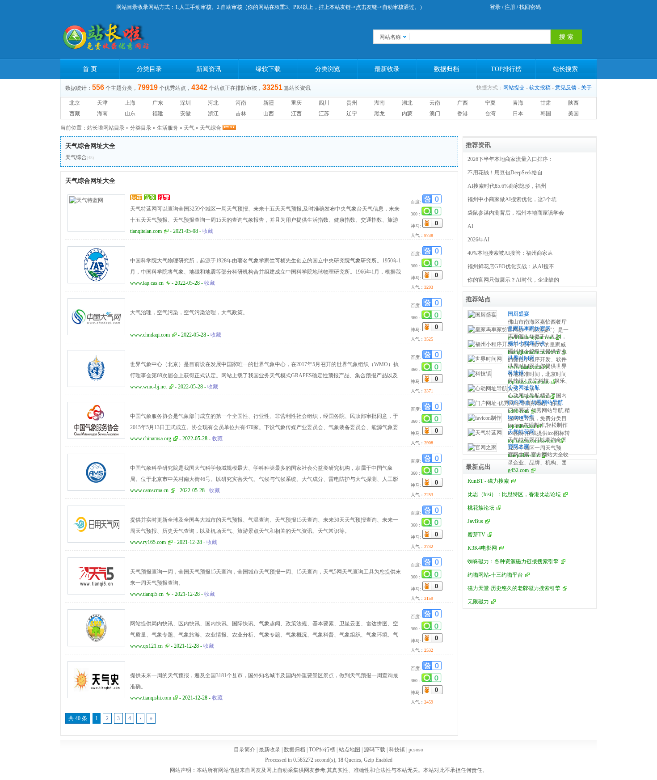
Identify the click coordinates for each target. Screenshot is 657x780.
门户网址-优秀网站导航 (535, 402)
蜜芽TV (476, 534)
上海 (130, 103)
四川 (324, 103)
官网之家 (518, 446)
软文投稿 (540, 87)
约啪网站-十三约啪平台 (495, 575)
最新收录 (387, 69)
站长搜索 (565, 69)
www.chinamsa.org (150, 438)
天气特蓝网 (521, 432)
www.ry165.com (148, 542)
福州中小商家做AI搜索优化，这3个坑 (511, 199)
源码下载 (374, 749)
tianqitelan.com (146, 231)
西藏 (74, 113)
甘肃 (545, 103)
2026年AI (478, 239)
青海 (518, 103)
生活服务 (167, 128)
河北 (213, 103)
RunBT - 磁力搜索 (488, 481)
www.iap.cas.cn (147, 283)
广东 (157, 103)
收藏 (207, 231)
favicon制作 (521, 417)
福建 (157, 113)
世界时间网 (521, 358)
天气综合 (210, 128)
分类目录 (149, 69)
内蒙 (407, 113)
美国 (573, 113)
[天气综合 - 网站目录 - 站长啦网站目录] (105, 36)
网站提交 (514, 87)
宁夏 (490, 103)
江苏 (324, 113)
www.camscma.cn (149, 490)
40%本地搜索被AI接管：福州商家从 (510, 253)
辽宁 (351, 113)
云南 (435, 103)
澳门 (435, 113)
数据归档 (446, 69)
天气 (189, 128)
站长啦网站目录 (106, 128)
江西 (296, 113)
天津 (102, 103)
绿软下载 (268, 69)
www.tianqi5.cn (147, 594)
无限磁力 (478, 602)
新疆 (268, 103)
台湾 (490, 113)
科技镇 (516, 373)
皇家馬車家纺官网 (529, 328)
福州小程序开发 (526, 343)
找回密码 (530, 7)
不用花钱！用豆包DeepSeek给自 (505, 172)
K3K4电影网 (482, 548)
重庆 (296, 103)
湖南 (379, 103)
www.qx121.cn (146, 646)
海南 (102, 113)
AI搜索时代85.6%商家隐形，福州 (506, 186)
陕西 (573, 103)
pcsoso (416, 749)
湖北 (407, 103)
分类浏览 (327, 69)
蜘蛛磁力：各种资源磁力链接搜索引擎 (513, 561)
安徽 (185, 113)
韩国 (545, 113)
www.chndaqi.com (150, 335)
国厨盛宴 (518, 314)
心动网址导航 (524, 387)
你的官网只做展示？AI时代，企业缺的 (513, 280)
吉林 (241, 113)
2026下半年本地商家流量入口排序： (510, 159)
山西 (268, 113)
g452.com (518, 470)
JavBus (475, 521)
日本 (518, 113)
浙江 (213, 113)
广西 (462, 103)
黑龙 (379, 113)
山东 (130, 113)
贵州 (351, 103)
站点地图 (349, 749)
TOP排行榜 (506, 69)
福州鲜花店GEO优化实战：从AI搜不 (510, 266)
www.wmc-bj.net (148, 387)
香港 (462, 113)
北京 (74, 103)
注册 (510, 7)
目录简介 (244, 749)
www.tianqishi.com (150, 698)
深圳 (185, 103)
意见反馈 (566, 87)
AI (470, 226)
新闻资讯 (208, 69)
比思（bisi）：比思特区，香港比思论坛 (514, 494)
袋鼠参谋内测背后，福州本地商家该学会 (515, 213)
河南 (241, 103)
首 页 (90, 69)
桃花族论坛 (480, 508)
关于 (586, 87)
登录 (495, 7)
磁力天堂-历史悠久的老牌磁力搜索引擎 (513, 588)
